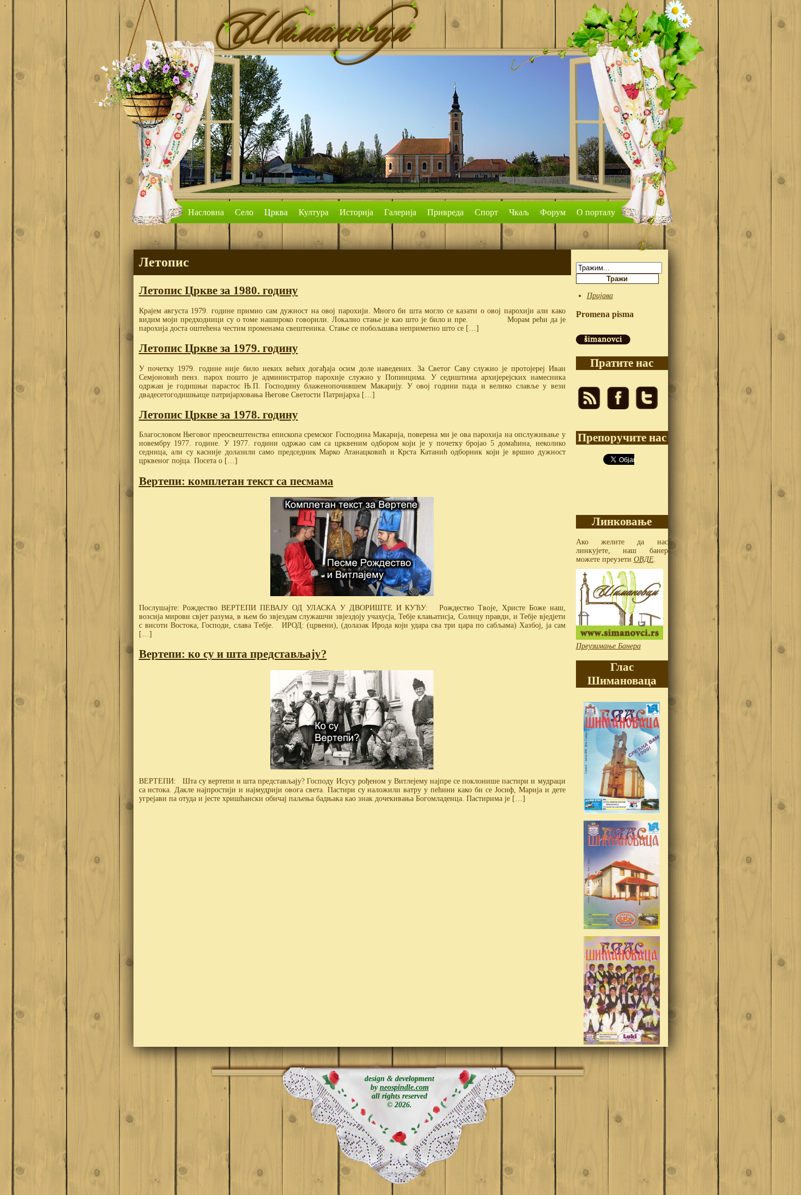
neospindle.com (404, 1087)
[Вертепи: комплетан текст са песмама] (352, 546)
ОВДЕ (644, 559)
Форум (553, 212)
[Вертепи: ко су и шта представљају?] (352, 719)
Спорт (486, 212)
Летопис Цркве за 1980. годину (218, 290)
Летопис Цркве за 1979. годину (218, 348)
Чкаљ (519, 212)
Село (244, 212)
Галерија (400, 212)
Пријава (600, 296)
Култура (314, 212)
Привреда (445, 212)
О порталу (596, 212)
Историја (356, 212)
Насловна (206, 212)
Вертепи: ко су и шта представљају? (233, 653)
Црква (276, 212)
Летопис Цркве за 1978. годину (218, 414)
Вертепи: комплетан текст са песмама (236, 481)
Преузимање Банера (608, 646)
